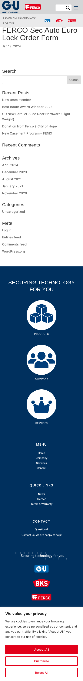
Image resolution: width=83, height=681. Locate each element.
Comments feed (14, 244)
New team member (16, 100)
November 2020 (14, 193)
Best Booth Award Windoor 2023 (27, 107)
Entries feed (11, 237)
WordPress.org (13, 251)
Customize (41, 661)
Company (41, 351)
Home (41, 453)
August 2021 (11, 179)
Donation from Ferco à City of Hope (29, 126)
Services (41, 396)
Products (42, 307)
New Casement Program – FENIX (27, 133)
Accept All (41, 649)
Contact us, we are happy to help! (41, 534)
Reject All (41, 672)
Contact (41, 468)
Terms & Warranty (42, 503)
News (41, 494)
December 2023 (14, 172)
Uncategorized (13, 212)
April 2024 (10, 165)
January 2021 (12, 186)
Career (41, 499)
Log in (6, 230)
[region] (41, 644)
